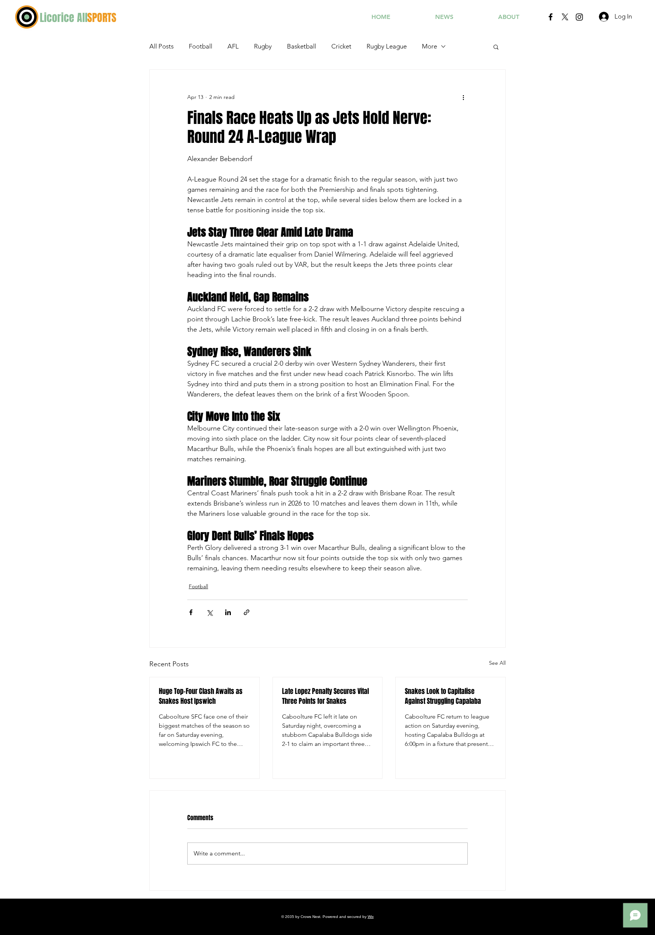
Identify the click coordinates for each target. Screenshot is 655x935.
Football (200, 46)
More (429, 46)
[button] (496, 47)
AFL (233, 46)
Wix (371, 917)
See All (497, 662)
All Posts (161, 46)
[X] (565, 17)
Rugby (263, 46)
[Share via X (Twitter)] (209, 612)
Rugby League (387, 46)
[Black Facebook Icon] (550, 17)
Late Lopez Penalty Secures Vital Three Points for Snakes (325, 696)
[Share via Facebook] (190, 612)
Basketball (301, 46)
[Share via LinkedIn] (228, 612)
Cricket (341, 46)
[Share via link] (246, 612)
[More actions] (463, 97)
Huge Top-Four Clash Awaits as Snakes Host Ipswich (201, 696)
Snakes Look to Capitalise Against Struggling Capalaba (443, 696)
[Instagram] (579, 17)
